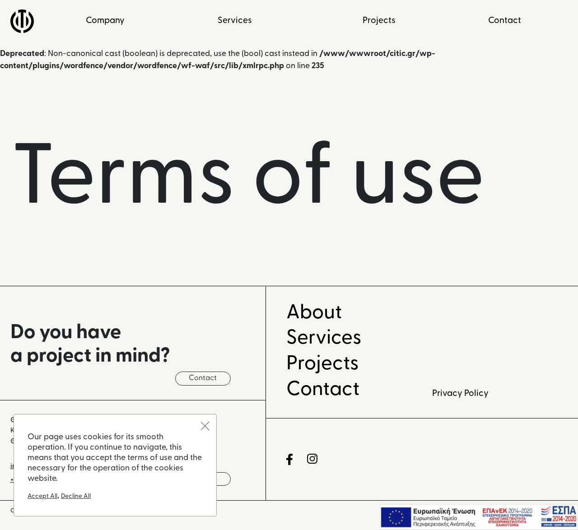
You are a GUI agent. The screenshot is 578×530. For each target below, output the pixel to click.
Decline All (76, 496)
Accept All (42, 496)
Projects (379, 20)
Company (105, 20)
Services (235, 20)
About (314, 313)
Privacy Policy (460, 393)
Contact (504, 20)
